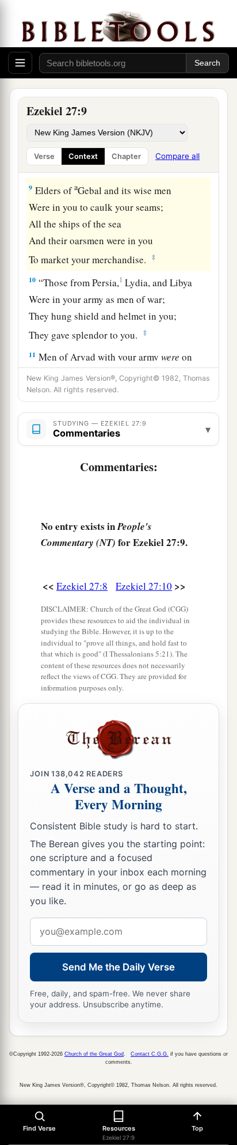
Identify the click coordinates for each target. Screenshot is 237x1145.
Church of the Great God (94, 1054)
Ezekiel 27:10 (144, 586)
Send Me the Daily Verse (118, 967)
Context (83, 156)
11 (32, 354)
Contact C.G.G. (150, 1054)
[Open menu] (20, 63)
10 (32, 280)
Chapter (126, 156)
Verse (44, 156)
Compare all (177, 156)
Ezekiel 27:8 (82, 586)
